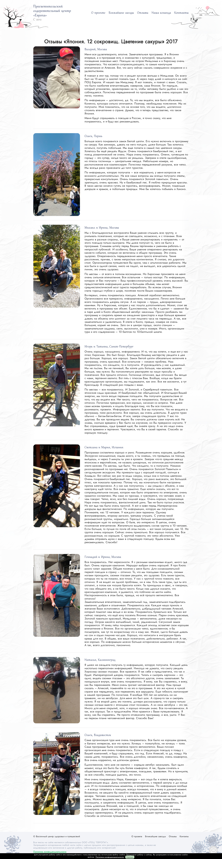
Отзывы (142, 13)
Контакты (181, 13)
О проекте (98, 13)
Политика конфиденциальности (49, 851)
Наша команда (161, 13)
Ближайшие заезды (121, 13)
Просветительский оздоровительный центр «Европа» (52, 11)
